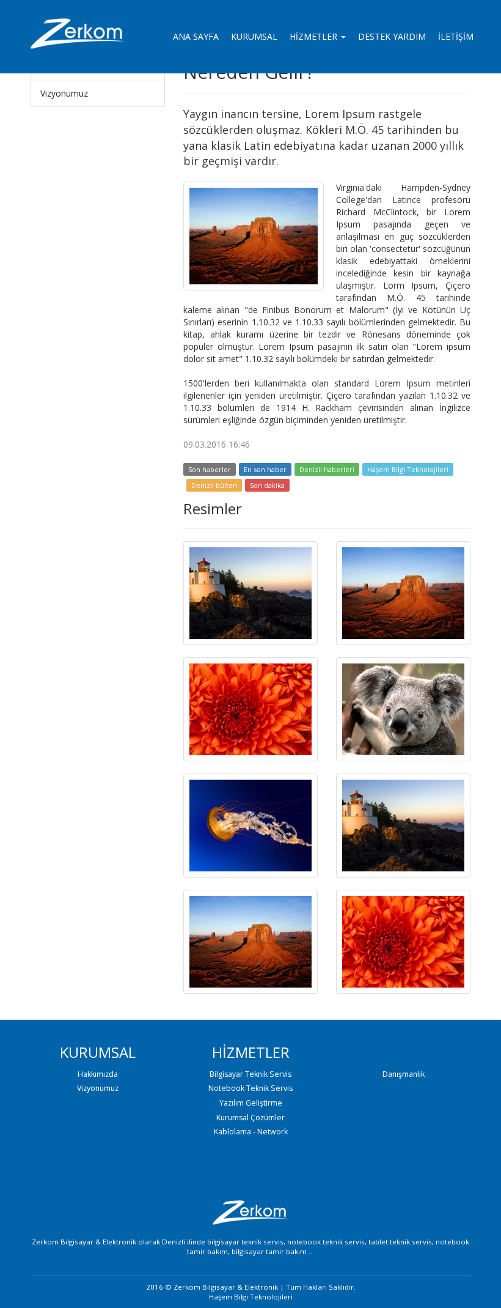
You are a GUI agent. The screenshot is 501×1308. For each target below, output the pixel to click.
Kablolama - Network (251, 1131)
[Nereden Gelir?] (253, 235)
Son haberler (209, 469)
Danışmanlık (403, 1074)
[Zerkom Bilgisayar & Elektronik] (81, 36)
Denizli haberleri (326, 469)
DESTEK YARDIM (392, 36)
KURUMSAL (254, 36)
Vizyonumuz (64, 93)
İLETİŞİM (456, 36)
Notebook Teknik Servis (250, 1088)
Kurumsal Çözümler (250, 1117)
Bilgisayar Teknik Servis (250, 1074)
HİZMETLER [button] (315, 36)
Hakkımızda (98, 1074)
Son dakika (267, 485)
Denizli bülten (214, 485)
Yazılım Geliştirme (250, 1103)
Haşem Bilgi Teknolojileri (407, 469)
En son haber (265, 469)
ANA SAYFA (196, 36)
